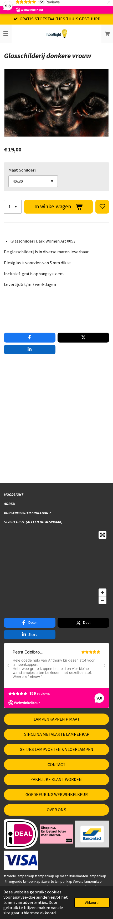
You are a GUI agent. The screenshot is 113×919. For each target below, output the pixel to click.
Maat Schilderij (22, 170)
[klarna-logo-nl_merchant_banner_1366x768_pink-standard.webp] (56, 834)
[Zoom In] (102, 592)
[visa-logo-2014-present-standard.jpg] (21, 860)
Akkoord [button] (92, 902)
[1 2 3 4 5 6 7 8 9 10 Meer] (13, 207)
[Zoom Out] (102, 600)
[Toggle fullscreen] (102, 535)
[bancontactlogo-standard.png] (92, 834)
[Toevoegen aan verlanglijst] (102, 207)
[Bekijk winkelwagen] (107, 34)
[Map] (56, 567)
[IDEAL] (21, 834)
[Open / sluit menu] (6, 34)
